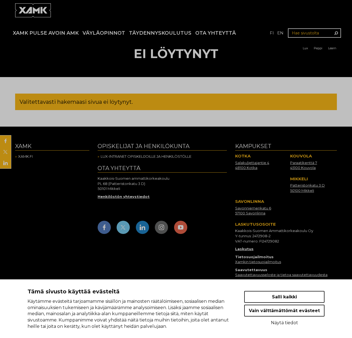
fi (272, 33)
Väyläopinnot (103, 33)
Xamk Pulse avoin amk (46, 33)
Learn (332, 48)
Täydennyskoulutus (160, 33)
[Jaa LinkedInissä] (5, 162)
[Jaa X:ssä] (5, 151)
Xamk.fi (25, 156)
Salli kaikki (284, 296)
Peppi (318, 48)
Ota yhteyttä (215, 33)
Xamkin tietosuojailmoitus (258, 262)
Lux (305, 48)
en (280, 33)
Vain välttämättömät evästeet (284, 310)
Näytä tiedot (284, 322)
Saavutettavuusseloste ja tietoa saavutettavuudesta (281, 274)
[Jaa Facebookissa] (5, 140)
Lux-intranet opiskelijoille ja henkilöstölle (146, 156)
